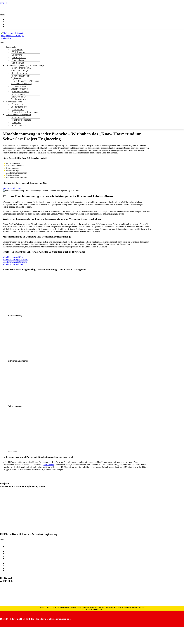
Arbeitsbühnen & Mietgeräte (17, 551)
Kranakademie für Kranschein (18, 558)
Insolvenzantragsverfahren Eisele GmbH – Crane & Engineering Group (49, 520)
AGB (7, 573)
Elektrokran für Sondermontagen (19, 98)
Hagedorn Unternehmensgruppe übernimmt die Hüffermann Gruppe (48, 491)
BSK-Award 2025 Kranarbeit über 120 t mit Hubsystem (41, 506)
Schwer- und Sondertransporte (19, 105)
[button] (92, 15)
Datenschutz (97, 609)
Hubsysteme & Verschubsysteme (19, 87)
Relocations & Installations (16, 553)
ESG (7, 561)
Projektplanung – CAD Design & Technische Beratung (25, 82)
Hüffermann (49, 464)
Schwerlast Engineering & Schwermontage (23, 546)
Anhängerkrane (19, 125)
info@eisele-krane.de (16, 596)
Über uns (9, 556)
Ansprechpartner (15, 27)
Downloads (10, 570)
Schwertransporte (12, 549)
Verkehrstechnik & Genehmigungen (20, 92)
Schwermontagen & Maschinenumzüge (21, 69)
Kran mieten (10, 544)
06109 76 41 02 (11, 593)
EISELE (3, 3)
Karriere (8, 568)
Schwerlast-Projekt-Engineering (21, 77)
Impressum (86, 609)
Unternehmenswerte (13, 563)
